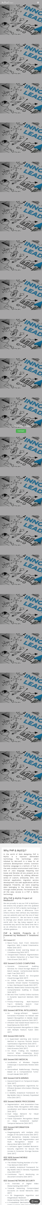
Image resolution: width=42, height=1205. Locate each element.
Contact (21, 431)
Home (18, 416)
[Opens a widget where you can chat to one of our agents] (34, 1201)
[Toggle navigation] (38, 2)
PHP (24, 416)
